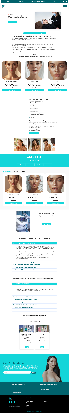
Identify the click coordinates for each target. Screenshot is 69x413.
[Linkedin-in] (14, 402)
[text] (20, 367)
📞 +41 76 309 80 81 (27, 340)
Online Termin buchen (11, 90)
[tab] (7, 171)
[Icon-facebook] (63, 1)
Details (27, 347)
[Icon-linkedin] (66, 1)
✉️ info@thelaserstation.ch (26, 342)
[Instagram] (12, 402)
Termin (65, 6)
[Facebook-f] (9, 402)
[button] (34, 243)
